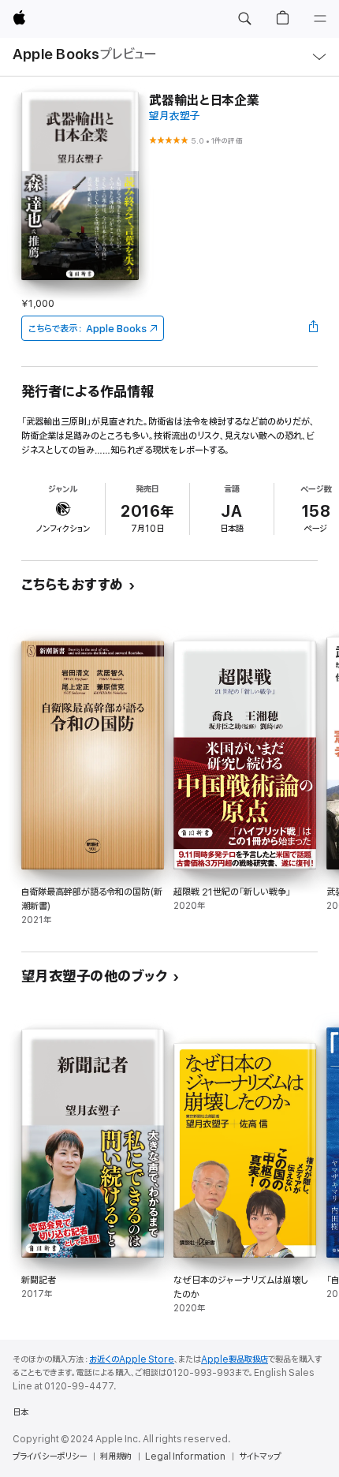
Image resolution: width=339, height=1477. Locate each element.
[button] (244, 19)
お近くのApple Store (131, 1359)
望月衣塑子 (174, 116)
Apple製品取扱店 (234, 1359)
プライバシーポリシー (50, 1456)
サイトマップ (260, 1456)
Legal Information (185, 1456)
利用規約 (116, 1456)
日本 (20, 1412)
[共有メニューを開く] (313, 328)
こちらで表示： (87, 329)
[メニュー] (320, 19)
